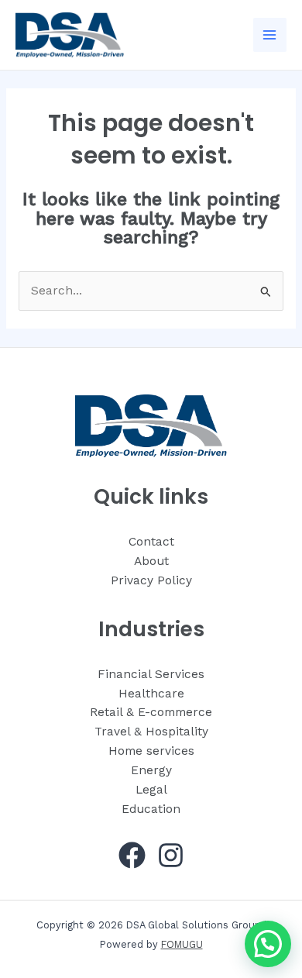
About (151, 561)
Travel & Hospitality (151, 732)
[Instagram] (170, 855)
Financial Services (151, 674)
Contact (151, 542)
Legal (151, 790)
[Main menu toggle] (270, 34)
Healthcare (151, 694)
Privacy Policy (151, 580)
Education (151, 809)
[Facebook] (132, 855)
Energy (151, 770)
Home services (151, 751)
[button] (268, 944)
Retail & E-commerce (151, 712)
